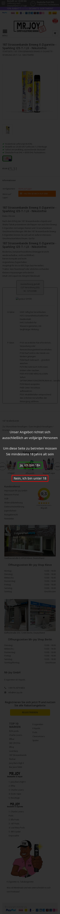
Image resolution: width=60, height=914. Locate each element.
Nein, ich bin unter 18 (30, 478)
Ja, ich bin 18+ (30, 465)
